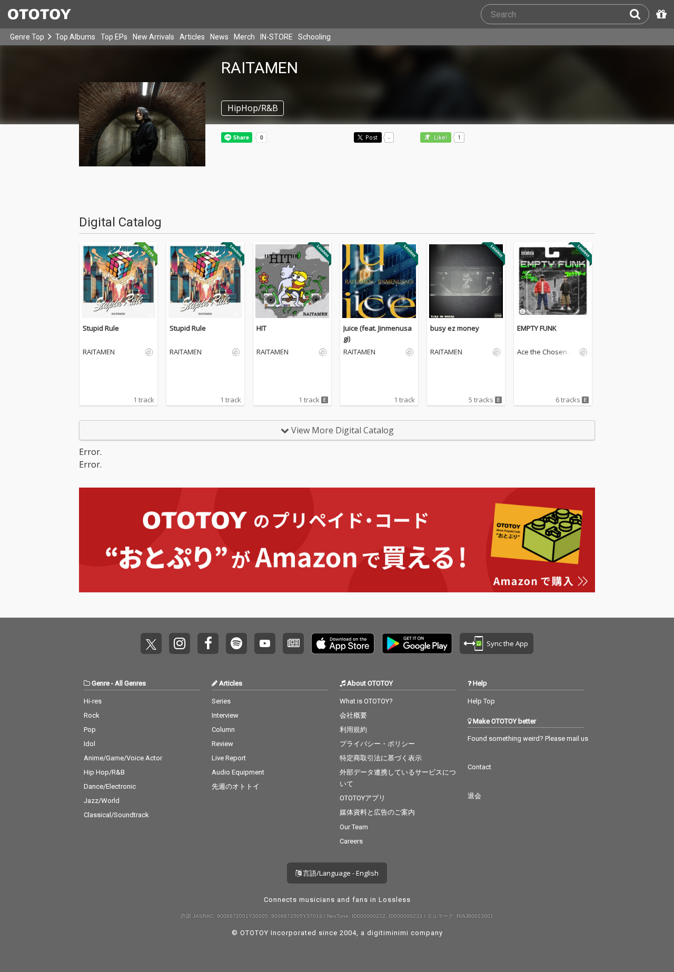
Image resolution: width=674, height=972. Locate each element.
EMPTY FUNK (537, 328)
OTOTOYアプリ (362, 798)
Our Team (354, 827)
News (219, 37)
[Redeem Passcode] (659, 14)
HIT (261, 328)
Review (222, 744)
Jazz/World (102, 801)
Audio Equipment (238, 772)
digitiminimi (388, 933)
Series (221, 701)
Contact (479, 767)
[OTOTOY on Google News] (293, 643)
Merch (244, 37)
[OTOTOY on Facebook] (208, 643)
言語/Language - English (340, 873)
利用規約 (353, 729)
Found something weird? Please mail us (528, 738)
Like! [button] (439, 137)
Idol (89, 744)
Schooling (314, 37)
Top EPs (114, 37)
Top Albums (75, 37)
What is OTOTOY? (366, 701)
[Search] (639, 14)
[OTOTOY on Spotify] (236, 643)
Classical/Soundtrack (116, 815)
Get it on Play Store (417, 643)
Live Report (229, 758)
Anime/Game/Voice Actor (123, 758)
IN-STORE (276, 37)
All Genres (130, 683)
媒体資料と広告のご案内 (377, 812)
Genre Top (27, 37)
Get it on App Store (342, 643)
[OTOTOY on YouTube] (264, 643)
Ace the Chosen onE (547, 352)
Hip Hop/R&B (104, 772)
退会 (474, 796)
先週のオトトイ (236, 786)
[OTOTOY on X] (151, 643)
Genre (101, 683)
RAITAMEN (99, 352)
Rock (92, 715)
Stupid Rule (101, 328)
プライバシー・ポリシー (377, 744)
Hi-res (93, 701)
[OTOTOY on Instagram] (179, 643)
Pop (90, 729)
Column (223, 729)
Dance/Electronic (110, 786)
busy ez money (454, 328)
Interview (225, 715)
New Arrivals (153, 37)
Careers (351, 841)
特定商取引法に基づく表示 (381, 758)
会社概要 (353, 715)
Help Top (481, 701)
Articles (192, 37)
